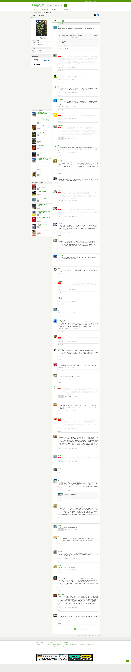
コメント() (69, 30)
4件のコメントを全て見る (63, 48)
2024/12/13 (74, 92)
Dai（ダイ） (60, 99)
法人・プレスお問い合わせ (62, 646)
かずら (59, 505)
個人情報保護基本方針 (57, 644)
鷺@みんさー (61, 160)
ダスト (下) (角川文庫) (41, 152)
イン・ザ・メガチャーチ (41, 191)
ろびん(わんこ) (61, 336)
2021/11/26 (74, 289)
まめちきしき (61, 75)
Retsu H (59, 268)
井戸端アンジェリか (62, 320)
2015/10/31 (75, 558)
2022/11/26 (74, 200)
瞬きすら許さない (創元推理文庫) (43, 198)
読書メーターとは (51, 642)
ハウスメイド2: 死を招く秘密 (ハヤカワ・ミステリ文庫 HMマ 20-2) (43, 185)
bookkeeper (60, 125)
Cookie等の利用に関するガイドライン (71, 644)
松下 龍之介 (39, 213)
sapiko (59, 468)
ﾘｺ (58, 26)
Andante (60, 525)
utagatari (60, 297)
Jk (58, 480)
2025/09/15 (73, 79)
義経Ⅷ (59, 565)
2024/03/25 (75, 138)
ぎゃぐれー (60, 536)
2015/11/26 (74, 529)
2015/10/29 (74, 569)
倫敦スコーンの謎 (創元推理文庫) (43, 230)
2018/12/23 (75, 328)
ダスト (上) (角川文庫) (41, 145)
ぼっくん (64, 33)
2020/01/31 (73, 301)
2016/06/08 (75, 410)
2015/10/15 (74, 620)
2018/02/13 (73, 367)
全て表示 (55, 23)
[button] (65, 5)
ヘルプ (49, 646)
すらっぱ (60, 435)
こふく (59, 177)
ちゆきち (60, 190)
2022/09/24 (74, 232)
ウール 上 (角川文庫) (40, 125)
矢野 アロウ (39, 225)
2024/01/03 (74, 152)
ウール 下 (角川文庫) (40, 132)
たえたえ (60, 363)
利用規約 (66, 642)
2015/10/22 (74, 607)
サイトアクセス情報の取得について (86, 644)
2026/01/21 (74, 67)
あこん (59, 308)
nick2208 (60, 281)
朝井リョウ (39, 192)
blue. (59, 577)
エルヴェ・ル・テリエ (40, 220)
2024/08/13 (75, 106)
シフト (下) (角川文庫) (41, 138)
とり (59, 386)
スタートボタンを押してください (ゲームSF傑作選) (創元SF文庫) (43, 113)
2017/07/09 (74, 379)
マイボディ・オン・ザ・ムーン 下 (43, 224)
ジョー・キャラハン (40, 199)
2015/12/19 (73, 472)
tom (58, 239)
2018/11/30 (74, 341)
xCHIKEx (60, 223)
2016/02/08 (74, 461)
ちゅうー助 (60, 255)
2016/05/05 (74, 428)
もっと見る (47, 179)
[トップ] (31, 12)
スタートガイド (59, 642)
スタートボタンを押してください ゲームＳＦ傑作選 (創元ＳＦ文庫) (44, 159)
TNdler (59, 455)
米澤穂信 (38, 232)
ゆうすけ (60, 114)
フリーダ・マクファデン (41, 187)
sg (58, 207)
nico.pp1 (60, 551)
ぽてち (59, 145)
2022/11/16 (74, 216)
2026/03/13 (74, 30)
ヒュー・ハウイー (37, 12)
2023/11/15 (75, 170)
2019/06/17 (73, 312)
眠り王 (59, 418)
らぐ (59, 54)
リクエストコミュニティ (73, 646)
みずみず (60, 614)
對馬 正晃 (60, 349)
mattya (59, 374)
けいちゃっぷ (61, 403)
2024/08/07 (74, 118)
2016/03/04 (74, 448)
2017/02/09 (74, 396)
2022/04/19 (74, 273)
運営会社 (49, 644)
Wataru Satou (61, 594)
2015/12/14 (74, 490)
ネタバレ (61, 23)
